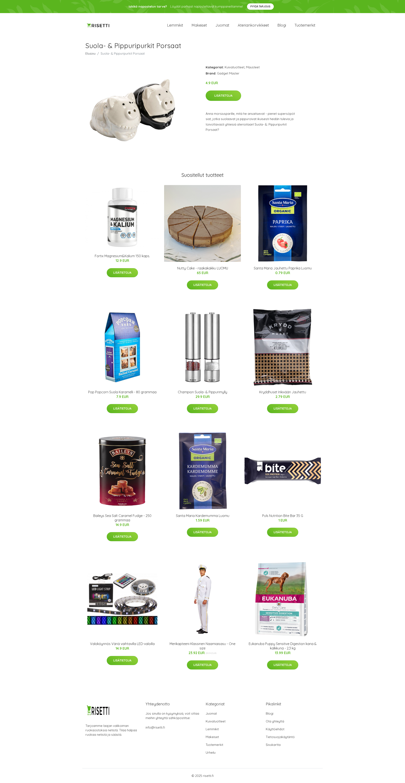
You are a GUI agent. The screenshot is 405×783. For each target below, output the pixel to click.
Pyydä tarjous (260, 6)
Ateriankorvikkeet (253, 25)
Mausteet (253, 67)
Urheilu (211, 753)
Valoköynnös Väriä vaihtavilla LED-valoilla (122, 644)
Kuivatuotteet (234, 67)
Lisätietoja (223, 95)
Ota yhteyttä (275, 721)
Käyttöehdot (275, 729)
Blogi (281, 25)
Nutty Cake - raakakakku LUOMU (202, 268)
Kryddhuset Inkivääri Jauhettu (282, 392)
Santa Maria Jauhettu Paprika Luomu (283, 268)
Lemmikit (175, 25)
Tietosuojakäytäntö (280, 737)
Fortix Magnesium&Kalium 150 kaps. (122, 256)
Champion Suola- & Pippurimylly (202, 392)
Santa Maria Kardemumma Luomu (202, 516)
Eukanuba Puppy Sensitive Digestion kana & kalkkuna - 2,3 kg (283, 646)
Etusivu (90, 53)
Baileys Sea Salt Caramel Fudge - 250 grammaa (122, 518)
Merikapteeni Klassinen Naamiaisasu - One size (202, 646)
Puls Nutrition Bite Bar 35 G (282, 516)
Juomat (222, 25)
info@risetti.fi (155, 727)
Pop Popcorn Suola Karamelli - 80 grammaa (122, 392)
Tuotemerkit (304, 25)
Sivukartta (273, 745)
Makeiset (199, 25)
